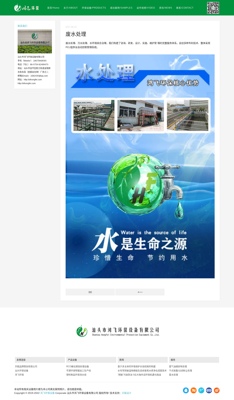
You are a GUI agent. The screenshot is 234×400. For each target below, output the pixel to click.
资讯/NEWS (165, 8)
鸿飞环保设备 (47, 393)
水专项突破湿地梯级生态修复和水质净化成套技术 (142, 370)
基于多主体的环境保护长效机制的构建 (137, 366)
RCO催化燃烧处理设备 (77, 366)
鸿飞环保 (19, 374)
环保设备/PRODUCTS (94, 8)
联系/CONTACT (185, 8)
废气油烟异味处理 (178, 366)
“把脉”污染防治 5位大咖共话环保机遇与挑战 (139, 374)
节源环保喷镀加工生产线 (78, 370)
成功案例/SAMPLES (121, 8)
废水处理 (173, 374)
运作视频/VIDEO (146, 8)
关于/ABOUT (71, 8)
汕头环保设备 (21, 370)
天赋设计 (126, 393)
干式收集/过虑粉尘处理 (180, 370)
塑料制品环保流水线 (76, 374)
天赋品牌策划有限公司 (26, 366)
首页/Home (53, 8)
